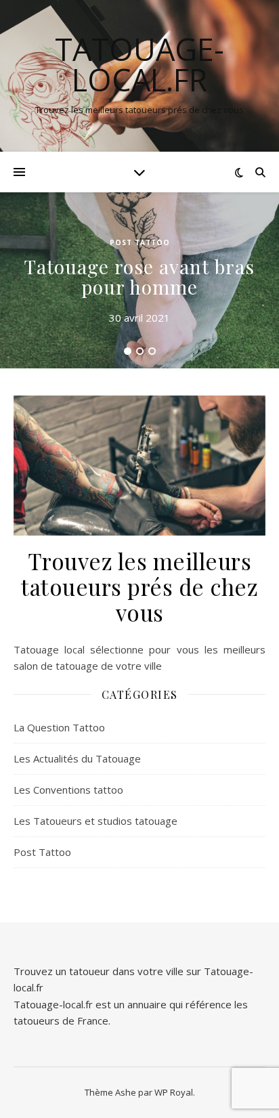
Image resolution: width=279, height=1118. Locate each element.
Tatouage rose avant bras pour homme (139, 276)
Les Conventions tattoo (68, 789)
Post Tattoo (140, 242)
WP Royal (173, 1092)
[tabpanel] (139, 280)
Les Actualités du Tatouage (77, 758)
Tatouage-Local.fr (139, 64)
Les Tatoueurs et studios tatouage (95, 820)
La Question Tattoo (59, 727)
